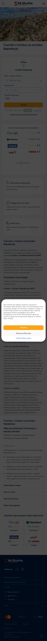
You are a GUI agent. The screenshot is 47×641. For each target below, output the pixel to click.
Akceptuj (23, 327)
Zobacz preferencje (23, 333)
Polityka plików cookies (23, 338)
